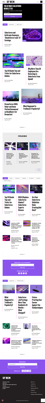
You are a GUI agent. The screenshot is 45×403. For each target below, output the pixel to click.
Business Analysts (7, 180)
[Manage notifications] (3, 400)
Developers (17, 178)
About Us (33, 381)
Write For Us (33, 386)
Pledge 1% (33, 390)
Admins (5, 178)
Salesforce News (20, 280)
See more (22, 254)
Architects (38, 178)
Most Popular (11, 24)
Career (5, 280)
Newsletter (41, 2)
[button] (39, 170)
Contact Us (33, 384)
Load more (22, 127)
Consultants (31, 178)
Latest (5, 24)
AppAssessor (11, 280)
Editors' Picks (19, 24)
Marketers (24, 178)
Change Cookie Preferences (36, 394)
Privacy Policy (34, 392)
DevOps (11, 178)
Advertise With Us (34, 388)
